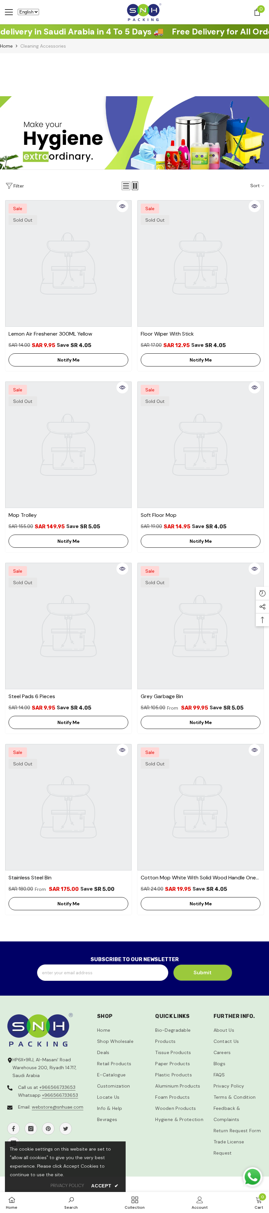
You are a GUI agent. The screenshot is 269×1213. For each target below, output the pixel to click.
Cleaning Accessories (43, 46)
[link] (71, 1202)
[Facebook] (13, 1128)
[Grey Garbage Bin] (200, 626)
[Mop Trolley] (68, 445)
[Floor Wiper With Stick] (200, 263)
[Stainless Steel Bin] (68, 807)
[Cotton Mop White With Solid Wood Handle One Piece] (200, 807)
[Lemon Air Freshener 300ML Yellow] (68, 263)
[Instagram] (31, 1128)
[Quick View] (122, 206)
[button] (126, 186)
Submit (203, 972)
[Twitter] (65, 1128)
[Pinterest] (48, 1128)
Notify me (68, 360)
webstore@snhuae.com (57, 1107)
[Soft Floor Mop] (200, 445)
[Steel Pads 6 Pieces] (68, 626)
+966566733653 (57, 1087)
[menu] (9, 12)
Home (6, 46)
